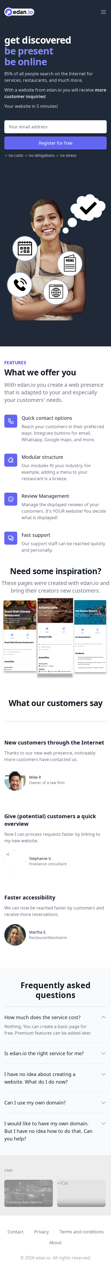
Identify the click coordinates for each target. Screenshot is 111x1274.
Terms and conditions (82, 1232)
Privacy (41, 1232)
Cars (8, 1170)
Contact (15, 1232)
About (55, 1243)
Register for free (55, 143)
